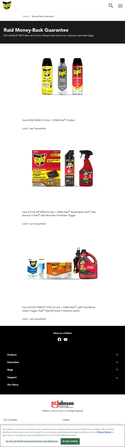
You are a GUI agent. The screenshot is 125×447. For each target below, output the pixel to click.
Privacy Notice (104, 432)
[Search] (111, 6)
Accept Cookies (70, 441)
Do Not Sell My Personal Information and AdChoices (32, 441)
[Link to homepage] (7, 5)
